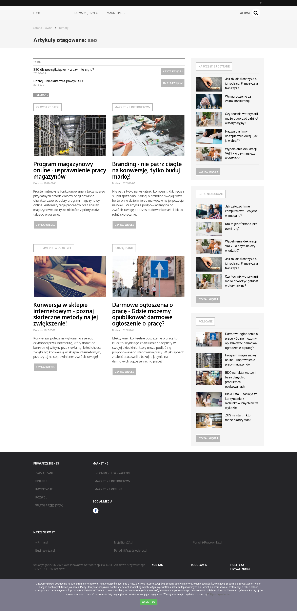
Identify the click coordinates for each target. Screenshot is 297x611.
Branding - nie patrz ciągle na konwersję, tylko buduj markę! (147, 170)
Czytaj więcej (172, 71)
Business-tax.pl (45, 550)
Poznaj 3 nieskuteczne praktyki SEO (58, 81)
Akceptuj (148, 601)
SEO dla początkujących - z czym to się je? (63, 70)
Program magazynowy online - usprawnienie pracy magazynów (69, 170)
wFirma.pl (41, 542)
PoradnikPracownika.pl (207, 542)
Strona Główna (42, 27)
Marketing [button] (115, 13)
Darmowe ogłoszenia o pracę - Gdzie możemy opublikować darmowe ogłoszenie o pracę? (142, 314)
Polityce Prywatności (218, 594)
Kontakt (158, 565)
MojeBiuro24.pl (123, 542)
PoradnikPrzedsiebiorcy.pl (130, 550)
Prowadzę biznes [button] (86, 13)
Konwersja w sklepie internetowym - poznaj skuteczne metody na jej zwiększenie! (65, 314)
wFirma (245, 13)
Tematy (63, 27)
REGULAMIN (199, 565)
